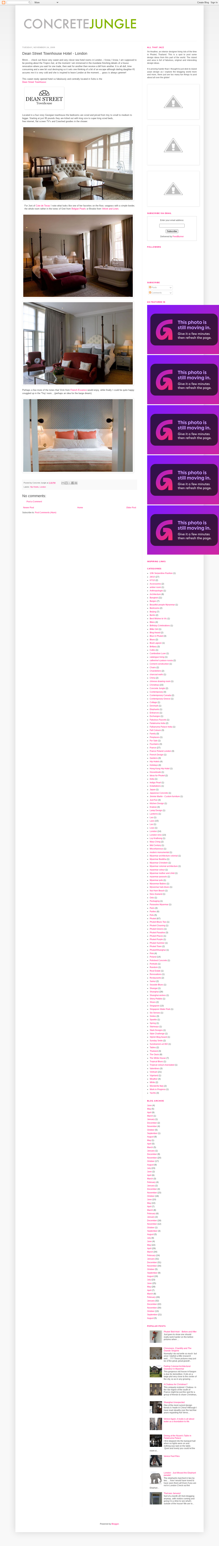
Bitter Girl (154, 629)
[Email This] (63, 483)
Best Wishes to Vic (158, 618)
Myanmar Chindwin (159, 863)
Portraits (153, 964)
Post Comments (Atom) (45, 512)
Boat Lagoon (156, 643)
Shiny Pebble (156, 999)
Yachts (153, 1093)
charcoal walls (156, 674)
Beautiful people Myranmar (162, 605)
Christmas (154, 685)
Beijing (153, 612)
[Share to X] (69, 483)
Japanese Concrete (159, 793)
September (152, 1133)
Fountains (154, 744)
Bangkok (154, 598)
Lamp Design (156, 810)
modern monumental (159, 852)
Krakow (153, 807)
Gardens (154, 758)
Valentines (154, 1068)
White (152, 1082)
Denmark (154, 706)
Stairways (154, 1026)
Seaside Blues (156, 985)
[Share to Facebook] (72, 483)
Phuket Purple (156, 939)
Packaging (155, 901)
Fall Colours (155, 730)
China (152, 678)
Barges (153, 601)
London (43, 487)
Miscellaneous (156, 849)
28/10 (152, 577)
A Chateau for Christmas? (176, 1384)
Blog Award (155, 632)
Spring (153, 1023)
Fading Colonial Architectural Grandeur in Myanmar (177, 1367)
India (152, 779)
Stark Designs (156, 1030)
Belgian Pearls (79, 208)
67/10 (152, 580)
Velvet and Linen (110, 208)
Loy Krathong (156, 838)
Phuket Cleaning (157, 925)
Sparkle (153, 1019)
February (151, 1182)
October (150, 1130)
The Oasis (154, 1054)
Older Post (131, 507)
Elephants (154, 709)
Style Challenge (157, 1033)
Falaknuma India (157, 723)
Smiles (153, 1016)
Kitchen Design (157, 803)
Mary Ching (155, 842)
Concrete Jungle (157, 688)
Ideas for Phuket (157, 775)
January (151, 1119)
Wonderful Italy (157, 1086)
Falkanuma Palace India (161, 727)
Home (80, 507)
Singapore (154, 1006)
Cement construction (159, 664)
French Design (156, 755)
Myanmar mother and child (162, 873)
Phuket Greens (157, 929)
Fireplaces (154, 737)
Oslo (152, 897)
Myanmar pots (156, 880)
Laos (152, 821)
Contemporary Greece (160, 699)
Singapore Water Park (160, 1009)
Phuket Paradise (157, 932)
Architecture (155, 594)
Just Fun (154, 800)
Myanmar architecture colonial (164, 856)
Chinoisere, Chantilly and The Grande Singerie (177, 1349)
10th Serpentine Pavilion (161, 573)
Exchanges (155, 716)
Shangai (154, 988)
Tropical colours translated (162, 1065)
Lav (151, 824)
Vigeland (154, 1075)
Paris (152, 908)
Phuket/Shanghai (158, 950)
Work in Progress (158, 1089)
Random (154, 967)
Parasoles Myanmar (159, 904)
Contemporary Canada (160, 695)
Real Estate (155, 971)
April (149, 1112)
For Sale (154, 740)
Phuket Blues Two (158, 922)
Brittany (153, 646)
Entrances (154, 713)
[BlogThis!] (66, 483)
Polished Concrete (158, 960)
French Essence (78, 390)
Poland (153, 957)
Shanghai (154, 992)
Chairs (153, 667)
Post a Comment (34, 501)
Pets (152, 915)
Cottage (153, 702)
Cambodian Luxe (158, 653)
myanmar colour (157, 870)
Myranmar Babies (158, 883)
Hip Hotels (34, 487)
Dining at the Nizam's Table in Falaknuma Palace (177, 1436)
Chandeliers (155, 671)
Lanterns (154, 814)
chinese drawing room (160, 681)
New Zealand (156, 894)
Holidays (154, 765)
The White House (158, 1058)
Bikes (152, 622)
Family (153, 733)
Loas (152, 828)
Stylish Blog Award (158, 1037)
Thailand (154, 1051)
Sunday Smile (156, 1040)
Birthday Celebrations (160, 625)
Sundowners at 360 (159, 1044)
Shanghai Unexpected (174, 1402)
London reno (156, 835)
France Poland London (160, 751)
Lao (151, 817)
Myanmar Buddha (158, 859)
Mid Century (155, 845)
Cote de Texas (43, 205)
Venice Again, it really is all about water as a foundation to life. (179, 1420)
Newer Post (28, 507)
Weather (154, 1079)
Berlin (152, 615)
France (153, 747)
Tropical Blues (156, 1061)
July (149, 1168)
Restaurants (155, 978)
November (152, 1126)
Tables (153, 1047)
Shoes (153, 1002)
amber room (155, 587)
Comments (156, 293)
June (149, 1105)
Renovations (156, 974)
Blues (152, 639)
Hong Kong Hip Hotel (160, 768)
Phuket (153, 918)
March (150, 1116)
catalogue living (157, 657)
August (150, 1137)
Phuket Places (156, 936)
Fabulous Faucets (158, 720)
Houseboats (155, 772)
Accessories (155, 584)
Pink (152, 953)
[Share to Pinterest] (76, 483)
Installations (155, 786)
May (149, 1109)
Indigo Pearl (155, 782)
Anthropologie (156, 590)
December (152, 1123)
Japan (153, 789)
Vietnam (153, 1072)
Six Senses (155, 1013)
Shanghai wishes (158, 995)
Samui (153, 981)
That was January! (172, 1493)
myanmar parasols (158, 876)
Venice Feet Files (172, 1456)
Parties (153, 911)
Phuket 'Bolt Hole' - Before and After (180, 1332)
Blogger (115, 1524)
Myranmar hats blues (159, 887)
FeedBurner (178, 236)
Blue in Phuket (156, 636)
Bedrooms (154, 608)
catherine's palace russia (161, 660)
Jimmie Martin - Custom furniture (165, 796)
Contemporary (156, 692)
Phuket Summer (157, 943)
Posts (154, 287)
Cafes (152, 650)
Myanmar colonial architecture (164, 866)
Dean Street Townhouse (34, 82)
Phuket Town (156, 946)
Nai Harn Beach (157, 890)
